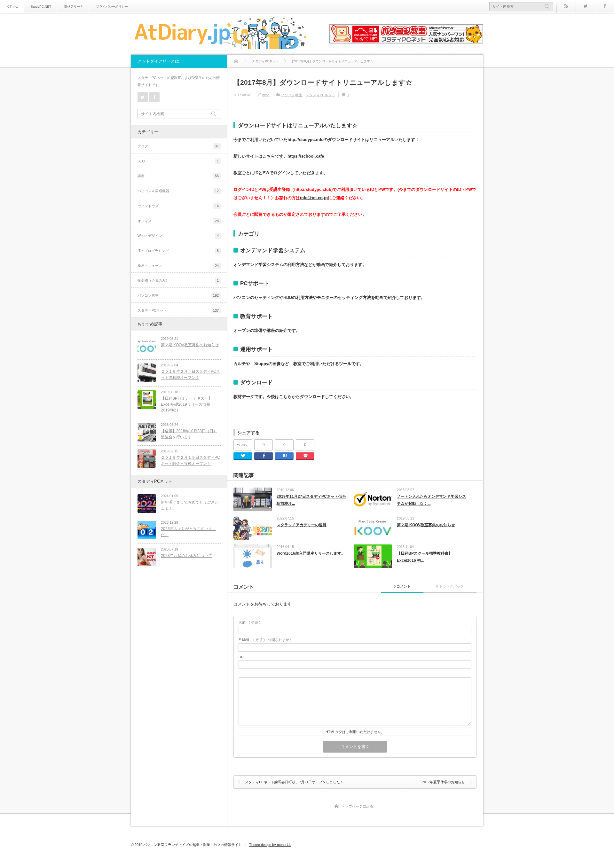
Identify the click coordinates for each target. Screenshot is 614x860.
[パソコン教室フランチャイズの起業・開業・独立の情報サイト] (220, 34)
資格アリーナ (73, 6)
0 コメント (402, 586)
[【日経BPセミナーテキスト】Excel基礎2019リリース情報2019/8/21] (147, 399)
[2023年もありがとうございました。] (147, 530)
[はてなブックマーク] (284, 456)
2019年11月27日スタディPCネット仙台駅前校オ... (311, 500)
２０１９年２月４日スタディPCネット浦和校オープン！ (190, 374)
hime (266, 95)
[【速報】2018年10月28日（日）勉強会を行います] (147, 432)
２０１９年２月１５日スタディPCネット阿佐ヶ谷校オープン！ (190, 460)
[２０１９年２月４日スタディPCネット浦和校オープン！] (147, 373)
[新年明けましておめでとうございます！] (147, 503)
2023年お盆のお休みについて (186, 555)
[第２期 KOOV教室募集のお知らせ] (147, 346)
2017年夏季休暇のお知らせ (443, 782)
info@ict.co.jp (314, 197)
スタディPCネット (320, 95)
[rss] (566, 6)
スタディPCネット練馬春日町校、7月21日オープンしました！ (294, 782)
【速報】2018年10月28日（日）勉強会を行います (189, 434)
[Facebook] (604, 6)
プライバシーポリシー (112, 6)
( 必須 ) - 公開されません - (267, 640)
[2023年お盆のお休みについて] (147, 557)
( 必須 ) (249, 622)
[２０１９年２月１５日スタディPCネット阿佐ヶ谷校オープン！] (147, 459)
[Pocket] (305, 456)
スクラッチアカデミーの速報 (302, 525)
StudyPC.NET (41, 6)
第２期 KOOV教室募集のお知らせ (426, 525)
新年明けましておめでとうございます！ (189, 505)
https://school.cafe (305, 156)
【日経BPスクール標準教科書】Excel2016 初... (424, 557)
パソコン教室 (291, 95)
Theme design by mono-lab (270, 845)
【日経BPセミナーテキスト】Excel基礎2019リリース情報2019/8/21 (186, 404)
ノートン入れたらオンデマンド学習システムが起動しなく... (431, 500)
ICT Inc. (12, 6)
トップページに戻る (357, 806)
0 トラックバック (450, 586)
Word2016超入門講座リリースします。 (311, 553)
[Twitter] (585, 6)
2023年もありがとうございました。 (188, 532)
